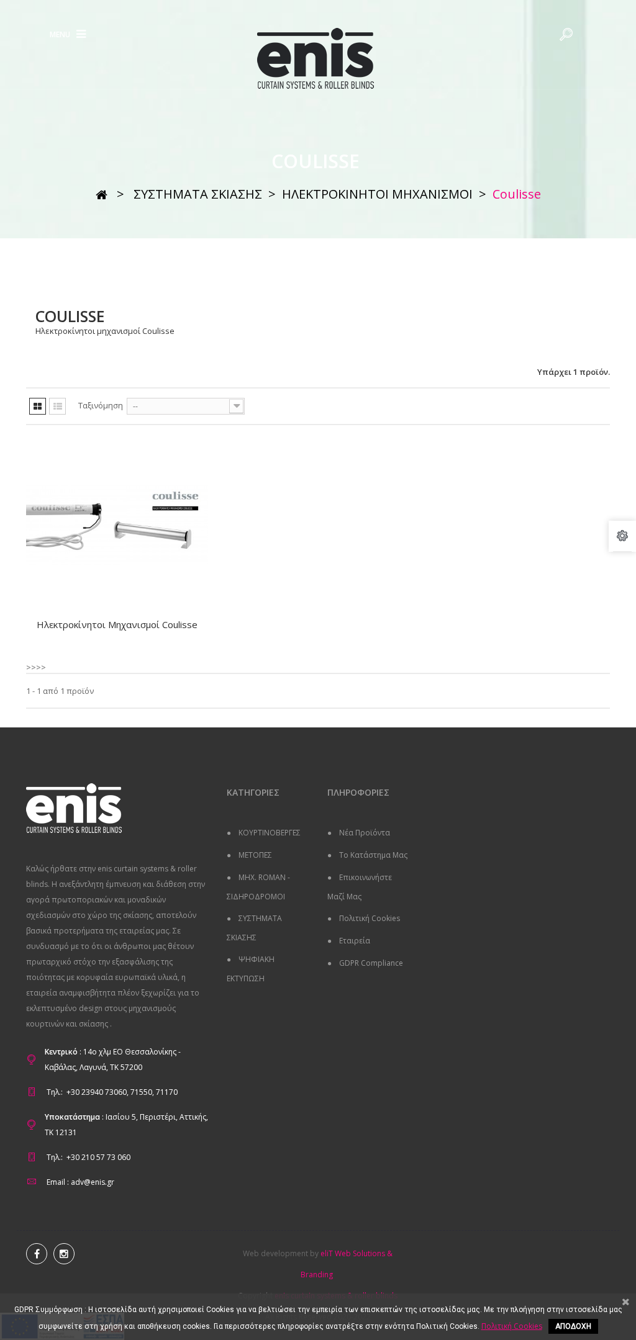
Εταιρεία (353, 940)
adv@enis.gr (92, 1182)
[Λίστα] (57, 406)
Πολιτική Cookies (368, 918)
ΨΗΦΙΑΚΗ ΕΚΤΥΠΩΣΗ (251, 969)
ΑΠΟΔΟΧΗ (573, 1326)
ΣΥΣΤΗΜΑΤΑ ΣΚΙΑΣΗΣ (254, 928)
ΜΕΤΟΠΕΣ (254, 855)
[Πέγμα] (37, 406)
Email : (58, 1182)
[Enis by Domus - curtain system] (318, 58)
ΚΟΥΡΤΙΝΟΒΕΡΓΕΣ (269, 832)
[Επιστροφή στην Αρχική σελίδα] (101, 194)
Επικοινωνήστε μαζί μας (359, 887)
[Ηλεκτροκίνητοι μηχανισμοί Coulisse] (117, 525)
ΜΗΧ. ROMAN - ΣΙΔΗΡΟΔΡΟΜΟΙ (258, 887)
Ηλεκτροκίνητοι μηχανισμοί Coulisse (117, 624)
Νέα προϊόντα (363, 832)
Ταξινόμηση (100, 405)
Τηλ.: (55, 1092)
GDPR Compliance (370, 963)
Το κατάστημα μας (372, 855)
